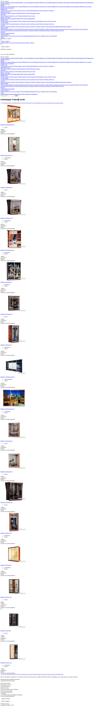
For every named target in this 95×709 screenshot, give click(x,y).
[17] (33, 103)
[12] (22, 103)
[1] (2, 103)
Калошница (12, 33)
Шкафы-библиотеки (53, 2)
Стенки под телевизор (48, 10)
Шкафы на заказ (44, 2)
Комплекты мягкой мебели (56, 26)
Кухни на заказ (31, 16)
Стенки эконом (17, 10)
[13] (24, 103)
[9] (15, 103)
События (32, 42)
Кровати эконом (5, 29)
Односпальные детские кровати (66, 29)
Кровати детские (79, 29)
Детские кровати (31, 21)
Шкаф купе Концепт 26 (6, 314)
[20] (39, 103)
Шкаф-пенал (90, 2)
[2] (4, 103)
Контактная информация (31, 94)
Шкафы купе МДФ (5, 18)
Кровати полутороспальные (15, 30)
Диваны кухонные (22, 16)
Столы (2, 37)
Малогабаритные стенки (36, 10)
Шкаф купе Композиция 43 (7, 409)
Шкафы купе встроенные (72, 6)
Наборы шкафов (75, 2)
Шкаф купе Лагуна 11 (6, 597)
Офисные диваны (24, 26)
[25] (51, 103)
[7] (12, 103)
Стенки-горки (4, 10)
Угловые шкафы (5, 2)
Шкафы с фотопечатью (64, 2)
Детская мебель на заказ (41, 21)
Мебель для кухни (5, 17)
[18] (35, 103)
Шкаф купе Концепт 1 (6, 345)
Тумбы (2, 33)
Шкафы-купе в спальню (85, 6)
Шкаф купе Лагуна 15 (6, 662)
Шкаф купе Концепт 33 (6, 155)
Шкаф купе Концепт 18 (6, 218)
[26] (53, 103)
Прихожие (3, 14)
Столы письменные (25, 36)
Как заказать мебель (24, 42)
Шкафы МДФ (4, 20)
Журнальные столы (35, 36)
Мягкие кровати (24, 29)
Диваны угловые (45, 26)
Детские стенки (5, 21)
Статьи (6, 42)
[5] (8, 103)
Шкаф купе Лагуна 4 (6, 630)
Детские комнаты (13, 21)
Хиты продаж (15, 42)
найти (16, 95)
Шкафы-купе (4, 9)
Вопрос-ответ (21, 94)
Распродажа (4, 94)
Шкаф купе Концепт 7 (6, 533)
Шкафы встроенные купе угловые (42, 6)
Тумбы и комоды (5, 34)
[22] (44, 103)
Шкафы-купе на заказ (28, 6)
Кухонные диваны (15, 26)
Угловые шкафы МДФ (29, 18)
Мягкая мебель (4, 28)
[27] (55, 103)
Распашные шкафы (14, 2)
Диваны (38, 26)
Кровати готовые (53, 29)
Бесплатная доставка (12, 94)
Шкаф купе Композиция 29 (7, 124)
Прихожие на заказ (35, 13)
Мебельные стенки (5, 12)
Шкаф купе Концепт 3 (6, 282)
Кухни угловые (4, 16)
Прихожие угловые (25, 13)
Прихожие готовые (5, 13)
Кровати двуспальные (34, 29)
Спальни (3, 25)
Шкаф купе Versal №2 (6, 565)
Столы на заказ (16, 36)
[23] (46, 103)
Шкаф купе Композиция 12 (7, 250)
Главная (3, 42)
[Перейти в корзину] (6, 38)
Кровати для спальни (14, 29)
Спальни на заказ (34, 24)
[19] (37, 103)
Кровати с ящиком (50, 30)
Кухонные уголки (13, 16)
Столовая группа (44, 36)
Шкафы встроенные (34, 2)
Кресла (34, 26)
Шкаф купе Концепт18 (6, 187)
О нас (10, 42)
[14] (26, 103)
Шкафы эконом (83, 2)
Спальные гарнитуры (14, 24)
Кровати (3, 32)
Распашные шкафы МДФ (17, 18)
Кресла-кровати (67, 26)
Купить (2, 132)
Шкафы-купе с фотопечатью (59, 6)
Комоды (6, 33)
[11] (19, 103)
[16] (30, 103)
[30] (62, 103)
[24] (48, 103)
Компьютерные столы (6, 36)
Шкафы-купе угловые (16, 6)
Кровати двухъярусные (40, 30)
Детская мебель (4, 22)
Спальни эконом (5, 24)
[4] (7, 103)
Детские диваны (22, 21)
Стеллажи (10, 10)
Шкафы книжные (5, 4)
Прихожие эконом (15, 13)
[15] (28, 103)
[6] (10, 103)
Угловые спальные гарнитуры (46, 24)
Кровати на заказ (44, 29)
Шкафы (2, 5)
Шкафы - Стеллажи (24, 2)
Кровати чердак (60, 30)
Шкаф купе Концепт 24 (6, 441)
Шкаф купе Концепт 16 (6, 502)
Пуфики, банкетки (5, 26)
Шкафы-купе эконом (6, 6)
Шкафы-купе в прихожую (7, 8)
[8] (13, 103)
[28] (57, 103)
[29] (59, 103)
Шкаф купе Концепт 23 (6, 471)
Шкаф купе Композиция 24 (7, 377)
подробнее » (4, 131)
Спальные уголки (24, 24)
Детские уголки (52, 21)
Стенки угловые (25, 10)
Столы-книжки (53, 36)
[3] (5, 103)
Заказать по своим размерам (8, 133)
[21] (42, 103)
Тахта (30, 26)
